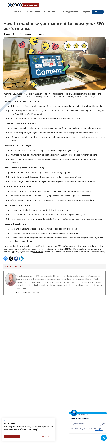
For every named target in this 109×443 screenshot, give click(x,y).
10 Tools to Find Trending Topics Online (58, 137)
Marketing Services (69, 11)
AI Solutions (49, 11)
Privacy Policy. (99, 430)
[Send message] (103, 423)
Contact (97, 11)
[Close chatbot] (104, 438)
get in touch (37, 251)
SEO (37, 276)
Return (41, 34)
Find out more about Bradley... (28, 292)
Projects (86, 11)
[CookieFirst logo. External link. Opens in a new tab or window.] (4, 421)
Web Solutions (33, 11)
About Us (18, 11)
